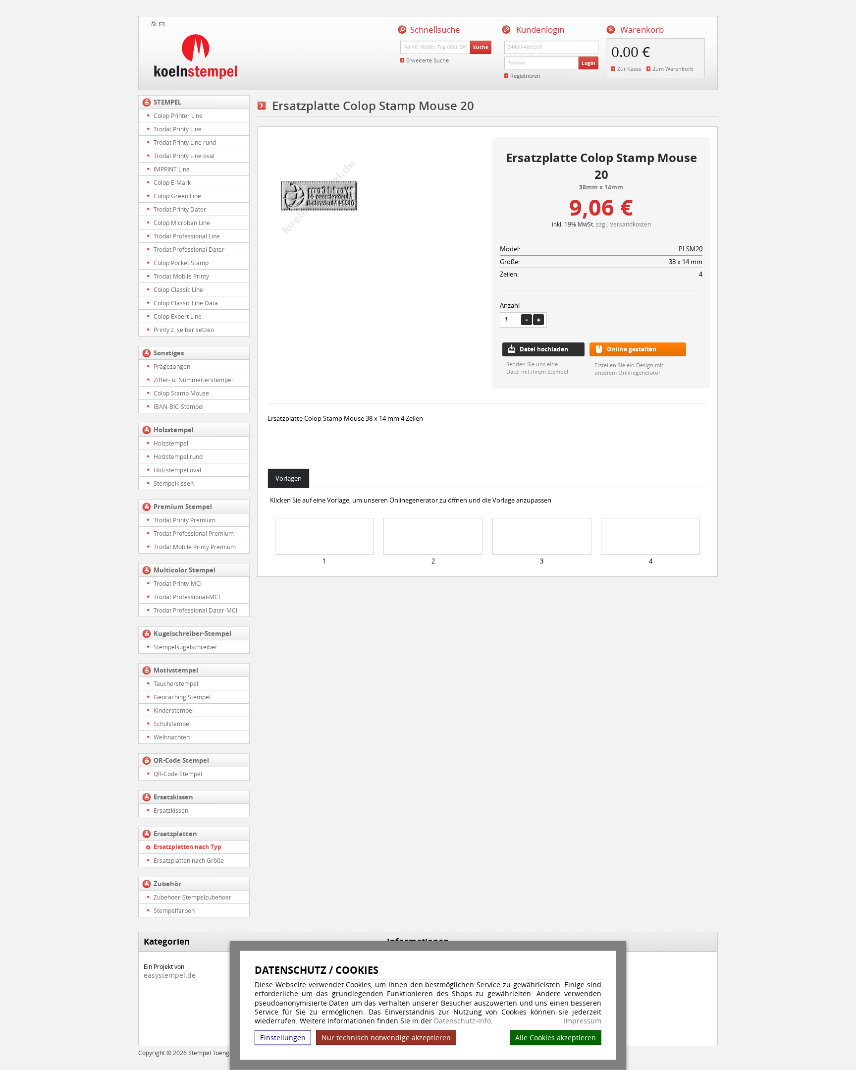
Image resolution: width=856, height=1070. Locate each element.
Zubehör (167, 883)
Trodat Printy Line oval (184, 156)
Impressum (582, 1020)
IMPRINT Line (172, 169)
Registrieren (525, 75)
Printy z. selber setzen (184, 330)
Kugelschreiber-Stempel (192, 633)
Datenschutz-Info (462, 1020)
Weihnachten (172, 737)
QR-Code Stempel (181, 760)
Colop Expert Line (178, 316)
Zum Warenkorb (673, 68)
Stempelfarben (174, 910)
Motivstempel (176, 670)
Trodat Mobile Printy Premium (195, 547)
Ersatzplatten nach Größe (189, 860)
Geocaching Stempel (182, 697)
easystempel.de (170, 975)
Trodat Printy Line (178, 129)
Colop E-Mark (172, 182)
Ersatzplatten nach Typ (187, 847)
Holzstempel (174, 429)
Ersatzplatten (175, 833)
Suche (480, 47)
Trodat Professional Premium (194, 533)
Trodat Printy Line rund (185, 142)
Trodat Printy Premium (184, 520)
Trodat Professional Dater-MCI (195, 610)
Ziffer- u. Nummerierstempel (193, 380)
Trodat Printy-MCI (178, 583)
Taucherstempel (176, 683)
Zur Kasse (629, 68)
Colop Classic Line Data (186, 303)
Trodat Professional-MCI (187, 597)
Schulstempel (172, 724)
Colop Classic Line (178, 289)
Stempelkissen (174, 483)
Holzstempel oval (177, 470)
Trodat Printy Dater (180, 209)
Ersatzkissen (173, 796)
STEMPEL (167, 102)
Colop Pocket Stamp (181, 263)
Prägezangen (172, 366)
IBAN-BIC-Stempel (179, 406)
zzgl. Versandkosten (623, 224)
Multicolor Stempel (184, 569)
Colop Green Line (177, 196)
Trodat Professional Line (187, 236)
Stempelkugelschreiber (185, 647)
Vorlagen (288, 478)
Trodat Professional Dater (189, 249)
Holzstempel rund (178, 456)
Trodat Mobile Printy (181, 276)
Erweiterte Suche (427, 60)
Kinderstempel (174, 710)
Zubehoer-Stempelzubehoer (192, 897)
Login (588, 62)
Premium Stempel (183, 506)
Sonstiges (169, 352)
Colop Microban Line (182, 222)
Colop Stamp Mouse (181, 393)
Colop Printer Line (178, 115)
